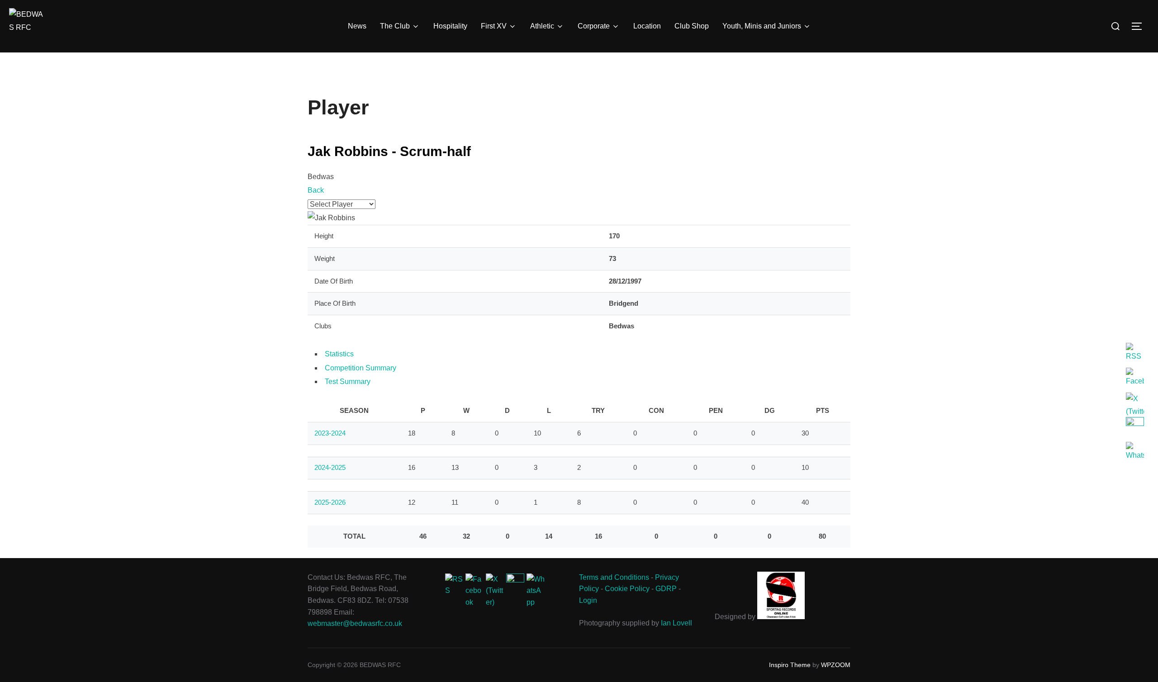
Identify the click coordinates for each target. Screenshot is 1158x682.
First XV (494, 26)
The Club (395, 26)
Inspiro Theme (790, 664)
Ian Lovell (676, 623)
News (357, 26)
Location (647, 26)
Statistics (339, 354)
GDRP (666, 588)
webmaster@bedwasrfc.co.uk (355, 623)
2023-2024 (330, 433)
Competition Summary (360, 368)
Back (316, 190)
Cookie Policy (627, 588)
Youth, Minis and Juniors (761, 26)
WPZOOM (835, 664)
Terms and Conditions (614, 577)
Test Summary (347, 381)
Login (588, 600)
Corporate (594, 26)
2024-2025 (330, 467)
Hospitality (450, 26)
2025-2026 (330, 502)
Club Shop (691, 26)
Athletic (542, 26)
